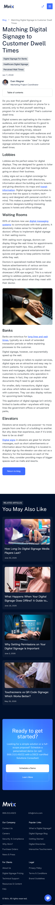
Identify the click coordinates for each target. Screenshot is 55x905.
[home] (8, 6)
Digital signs (8, 439)
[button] (50, 6)
